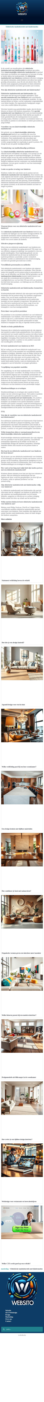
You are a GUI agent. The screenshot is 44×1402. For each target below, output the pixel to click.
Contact (8, 1321)
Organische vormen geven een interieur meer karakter (21, 953)
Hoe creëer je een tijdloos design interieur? (17, 1139)
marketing (5, 1269)
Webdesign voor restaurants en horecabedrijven (19, 1201)
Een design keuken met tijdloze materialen (17, 829)
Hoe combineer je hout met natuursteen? (16, 891)
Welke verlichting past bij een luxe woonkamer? (19, 767)
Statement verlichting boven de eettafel (16, 580)
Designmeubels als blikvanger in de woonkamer (19, 1077)
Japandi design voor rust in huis (13, 705)
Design (7, 1315)
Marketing (9, 1317)
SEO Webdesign (11, 1313)
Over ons (8, 1319)
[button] (22, 20)
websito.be (22, 1335)
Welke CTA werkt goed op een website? (16, 1263)
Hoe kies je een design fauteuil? (13, 642)
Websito (8, 1310)
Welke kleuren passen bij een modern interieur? (19, 1015)
